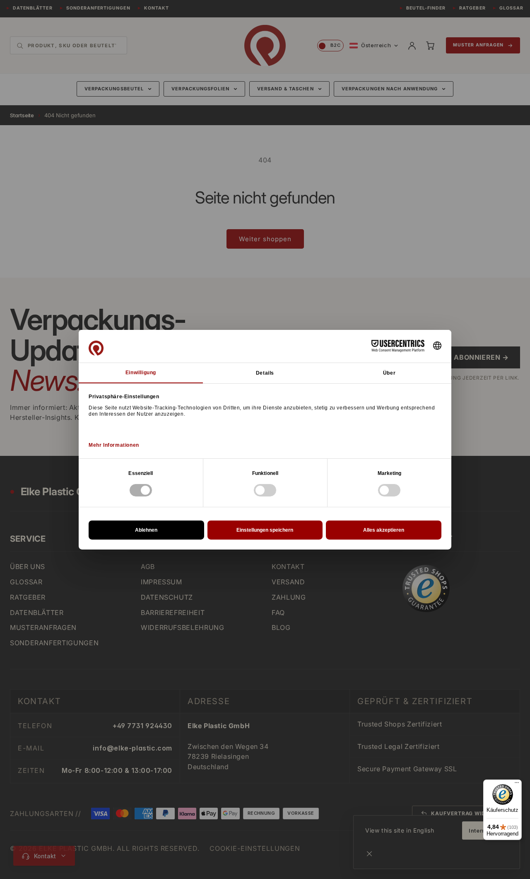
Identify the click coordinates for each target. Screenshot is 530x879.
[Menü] (517, 784)
